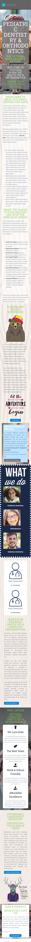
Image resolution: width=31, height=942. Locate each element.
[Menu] (28, 5)
